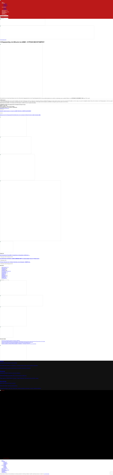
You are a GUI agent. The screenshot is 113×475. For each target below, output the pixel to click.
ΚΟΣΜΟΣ (5, 6)
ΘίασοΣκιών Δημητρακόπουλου (4, 108)
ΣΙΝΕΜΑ (4, 277)
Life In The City (3, 381)
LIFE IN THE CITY (5, 10)
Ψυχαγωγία (2, 371)
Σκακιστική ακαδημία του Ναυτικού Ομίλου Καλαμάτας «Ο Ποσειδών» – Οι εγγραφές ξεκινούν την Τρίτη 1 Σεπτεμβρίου (19, 343)
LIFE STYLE (4, 469)
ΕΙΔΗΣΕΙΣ (3, 3)
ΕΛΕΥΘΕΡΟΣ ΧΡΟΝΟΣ (5, 11)
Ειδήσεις (2, 361)
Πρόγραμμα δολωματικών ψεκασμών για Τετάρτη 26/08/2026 (11, 340)
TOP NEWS (2, 39)
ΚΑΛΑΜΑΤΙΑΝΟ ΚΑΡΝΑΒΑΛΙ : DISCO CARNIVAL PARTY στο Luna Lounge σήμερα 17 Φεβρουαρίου (19, 258)
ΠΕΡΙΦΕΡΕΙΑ (6, 5)
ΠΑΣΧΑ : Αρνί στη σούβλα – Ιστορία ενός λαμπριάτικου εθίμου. (8, 385)
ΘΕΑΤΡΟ (5, 8)
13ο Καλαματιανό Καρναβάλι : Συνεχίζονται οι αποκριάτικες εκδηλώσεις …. (15, 255)
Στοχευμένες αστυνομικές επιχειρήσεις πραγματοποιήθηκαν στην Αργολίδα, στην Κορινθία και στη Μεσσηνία (17, 342)
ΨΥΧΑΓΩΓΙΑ (4, 278)
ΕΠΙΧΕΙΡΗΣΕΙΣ (4, 12)
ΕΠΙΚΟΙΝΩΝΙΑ (4, 14)
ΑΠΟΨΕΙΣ (3, 13)
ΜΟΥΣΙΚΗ (5, 9)
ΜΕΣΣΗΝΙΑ (3, 275)
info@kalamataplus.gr (6, 458)
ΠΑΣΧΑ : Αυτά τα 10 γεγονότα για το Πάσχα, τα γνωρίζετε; (8, 383)
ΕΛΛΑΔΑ (5, 4)
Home (2, 2)
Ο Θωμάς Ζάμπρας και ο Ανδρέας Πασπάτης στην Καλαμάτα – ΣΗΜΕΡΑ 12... (15, 262)
